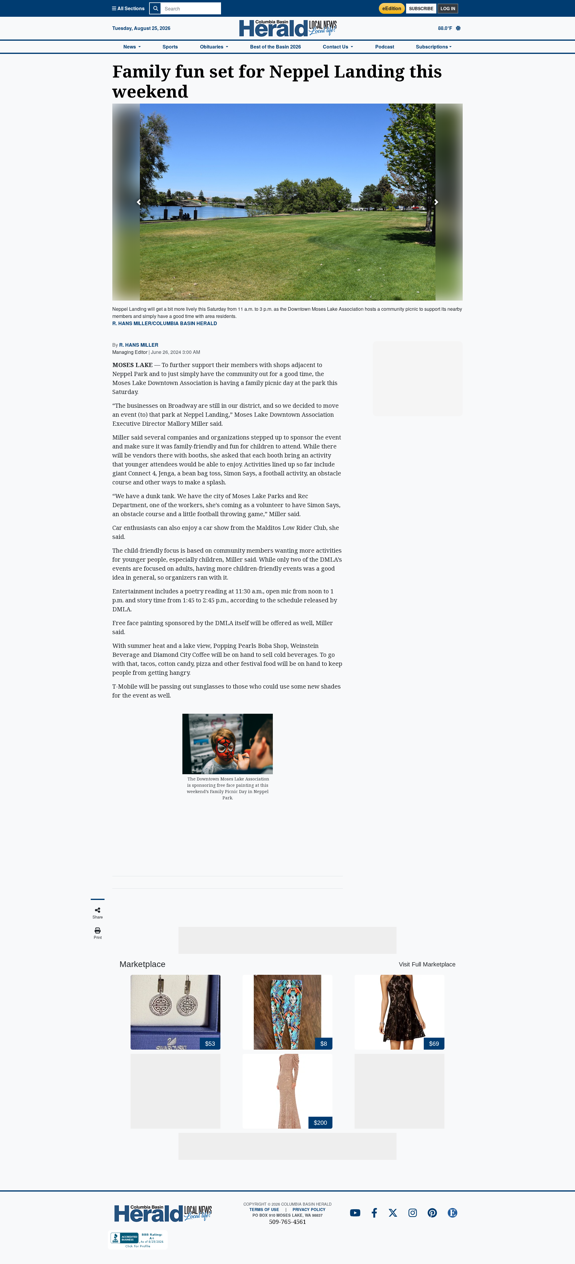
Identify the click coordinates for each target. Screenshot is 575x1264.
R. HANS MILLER (138, 344)
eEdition (391, 8)
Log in (448, 8)
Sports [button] (170, 46)
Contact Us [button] (336, 46)
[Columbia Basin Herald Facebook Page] (374, 1213)
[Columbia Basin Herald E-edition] (452, 1213)
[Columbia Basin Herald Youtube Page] (355, 1213)
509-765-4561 (287, 1222)
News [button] (130, 46)
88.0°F (445, 28)
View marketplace (421, 405)
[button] (138, 202)
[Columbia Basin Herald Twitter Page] (393, 1213)
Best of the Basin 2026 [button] (275, 46)
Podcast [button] (384, 46)
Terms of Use (264, 1209)
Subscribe (421, 8)
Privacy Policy (309, 1209)
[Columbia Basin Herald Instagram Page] (412, 1213)
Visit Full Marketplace (427, 964)
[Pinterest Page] (432, 1213)
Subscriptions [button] (432, 46)
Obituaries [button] (212, 46)
